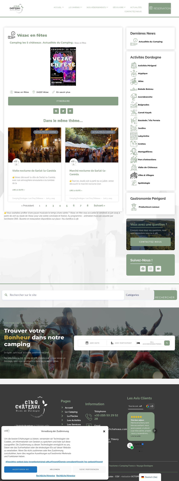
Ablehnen (55, 469)
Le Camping (74, 7)
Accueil (58, 7)
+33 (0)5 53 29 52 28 (106, 416)
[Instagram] (150, 269)
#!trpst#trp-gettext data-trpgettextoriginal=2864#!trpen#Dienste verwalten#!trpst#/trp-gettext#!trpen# (54, 462)
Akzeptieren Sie (21, 469)
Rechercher (165, 297)
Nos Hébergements (96, 7)
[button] (104, 431)
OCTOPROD (136, 476)
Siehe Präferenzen (89, 469)
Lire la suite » (18, 190)
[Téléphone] (88, 416)
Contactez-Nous (133, 11)
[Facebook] (143, 269)
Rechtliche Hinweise (45, 476)
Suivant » (99, 205)
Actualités (136, 7)
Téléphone (100, 411)
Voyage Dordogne (144, 466)
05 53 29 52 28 (28, 357)
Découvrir (118, 7)
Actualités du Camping (58, 42)
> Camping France (126, 466)
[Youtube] (158, 269)
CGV (117, 476)
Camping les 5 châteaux (25, 42)
